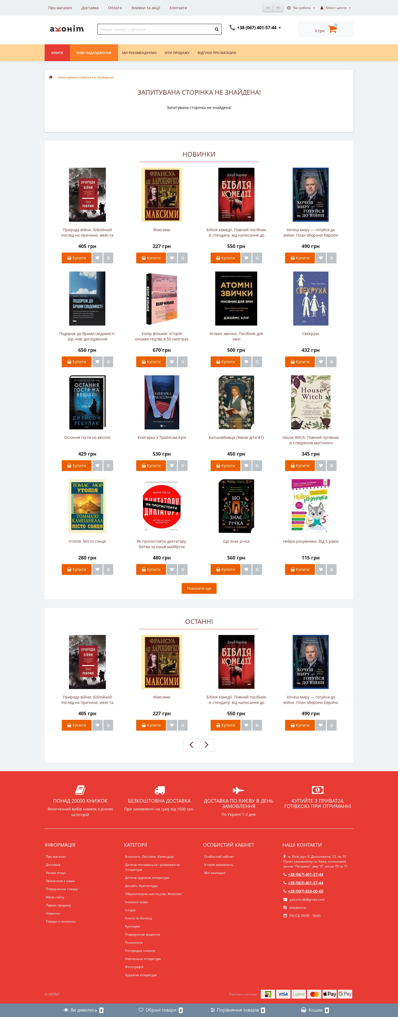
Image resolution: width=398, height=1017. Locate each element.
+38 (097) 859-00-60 (305, 891)
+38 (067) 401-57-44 (305, 874)
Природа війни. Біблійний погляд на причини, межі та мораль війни (87, 232)
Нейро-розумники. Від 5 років (310, 541)
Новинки (53, 913)
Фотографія (134, 967)
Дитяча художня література (147, 877)
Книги (57, 53)
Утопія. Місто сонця (87, 541)
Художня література (141, 975)
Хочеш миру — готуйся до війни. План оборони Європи (310, 232)
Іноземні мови (136, 902)
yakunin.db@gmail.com (307, 899)
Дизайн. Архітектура (141, 885)
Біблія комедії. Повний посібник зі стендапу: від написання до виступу (236, 232)
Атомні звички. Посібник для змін (236, 336)
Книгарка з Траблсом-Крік (162, 437)
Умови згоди (56, 872)
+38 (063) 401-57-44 (305, 882)
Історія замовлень (218, 864)
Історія (130, 910)
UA (268, 7)
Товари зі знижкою (61, 921)
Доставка (90, 7)
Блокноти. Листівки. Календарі (149, 856)
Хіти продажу (177, 53)
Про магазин (60, 7)
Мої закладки (214, 872)
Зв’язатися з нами (60, 881)
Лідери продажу (58, 905)
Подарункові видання (142, 934)
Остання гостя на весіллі (87, 437)
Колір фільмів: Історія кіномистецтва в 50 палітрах (161, 336)
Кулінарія (132, 926)
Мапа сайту (55, 897)
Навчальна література (143, 958)
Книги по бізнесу (138, 918)
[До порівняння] (108, 258)
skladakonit (297, 907)
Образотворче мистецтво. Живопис (153, 894)
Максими (161, 229)
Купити (78, 257)
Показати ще (199, 588)
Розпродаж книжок (140, 950)
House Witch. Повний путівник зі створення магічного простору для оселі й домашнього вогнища (310, 440)
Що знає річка (236, 541)
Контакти (178, 7)
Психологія (134, 942)
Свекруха (310, 333)
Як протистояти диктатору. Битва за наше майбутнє (162, 544)
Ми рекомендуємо (139, 53)
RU (278, 7)
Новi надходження (94, 53)
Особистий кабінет (219, 856)
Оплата (115, 7)
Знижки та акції (145, 7)
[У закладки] (97, 258)
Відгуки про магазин (217, 53)
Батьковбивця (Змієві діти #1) (236, 437)
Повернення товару (62, 889)
